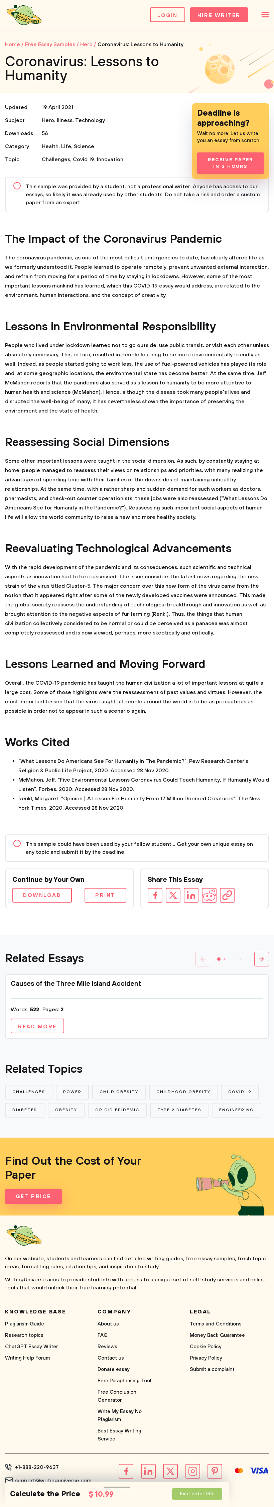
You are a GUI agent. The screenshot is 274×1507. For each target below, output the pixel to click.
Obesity (66, 1110)
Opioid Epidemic (117, 1110)
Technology (90, 120)
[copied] (227, 895)
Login (167, 15)
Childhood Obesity (183, 1091)
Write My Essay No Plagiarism (120, 1415)
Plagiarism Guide (24, 1324)
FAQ (103, 1335)
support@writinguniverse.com (53, 1480)
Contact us (111, 1358)
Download (42, 895)
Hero (48, 120)
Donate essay (114, 1369)
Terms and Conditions (216, 1324)
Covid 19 (83, 159)
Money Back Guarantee (217, 1335)
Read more (37, 1026)
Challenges (56, 159)
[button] (219, 959)
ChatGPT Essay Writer (31, 1347)
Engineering (236, 1110)
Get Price (33, 1196)
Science (84, 146)
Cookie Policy (206, 1347)
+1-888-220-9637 (37, 1467)
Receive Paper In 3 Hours (230, 163)
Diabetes (24, 1110)
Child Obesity (119, 1091)
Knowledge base (35, 1311)
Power (72, 1091)
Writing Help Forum (27, 1358)
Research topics (24, 1335)
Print (105, 895)
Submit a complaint (212, 1369)
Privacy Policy (206, 1358)
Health (50, 146)
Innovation (110, 159)
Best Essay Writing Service (119, 1435)
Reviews (107, 1347)
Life (66, 146)
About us (108, 1324)
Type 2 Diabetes (179, 1110)
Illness (65, 120)
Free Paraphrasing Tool (124, 1381)
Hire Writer (219, 15)
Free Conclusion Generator (117, 1396)
